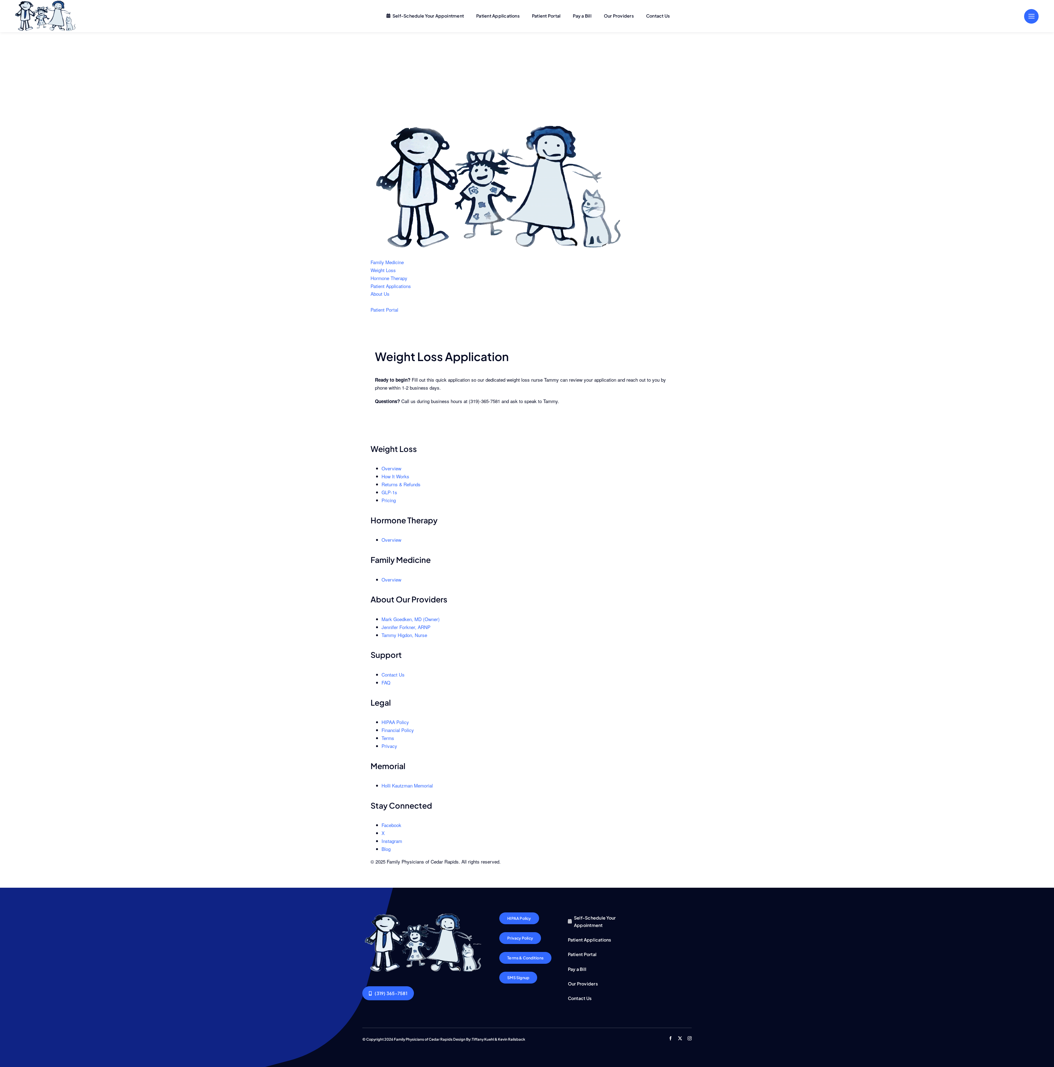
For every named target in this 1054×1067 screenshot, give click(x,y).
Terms (388, 737)
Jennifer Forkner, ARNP (406, 627)
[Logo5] (424, 914)
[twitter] (680, 1038)
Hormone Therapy (389, 278)
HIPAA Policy (395, 722)
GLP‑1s (389, 492)
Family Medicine (387, 262)
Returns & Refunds (401, 484)
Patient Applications (391, 286)
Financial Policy (398, 730)
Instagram (392, 840)
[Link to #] (1031, 16)
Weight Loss (383, 270)
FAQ (386, 682)
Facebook (391, 825)
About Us (380, 293)
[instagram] (690, 1038)
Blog (386, 848)
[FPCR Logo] (501, 126)
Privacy (389, 745)
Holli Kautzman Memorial (407, 785)
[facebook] (670, 1038)
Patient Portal (384, 309)
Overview (391, 468)
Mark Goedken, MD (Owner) (411, 619)
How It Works (395, 476)
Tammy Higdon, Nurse (404, 635)
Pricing (389, 500)
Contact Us (393, 674)
